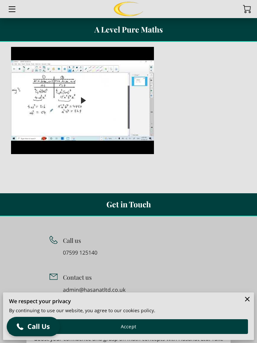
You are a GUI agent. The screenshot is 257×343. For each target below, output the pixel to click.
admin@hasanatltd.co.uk (94, 289)
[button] (33, 326)
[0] (247, 9)
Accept (128, 326)
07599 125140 (80, 252)
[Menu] (11, 9)
